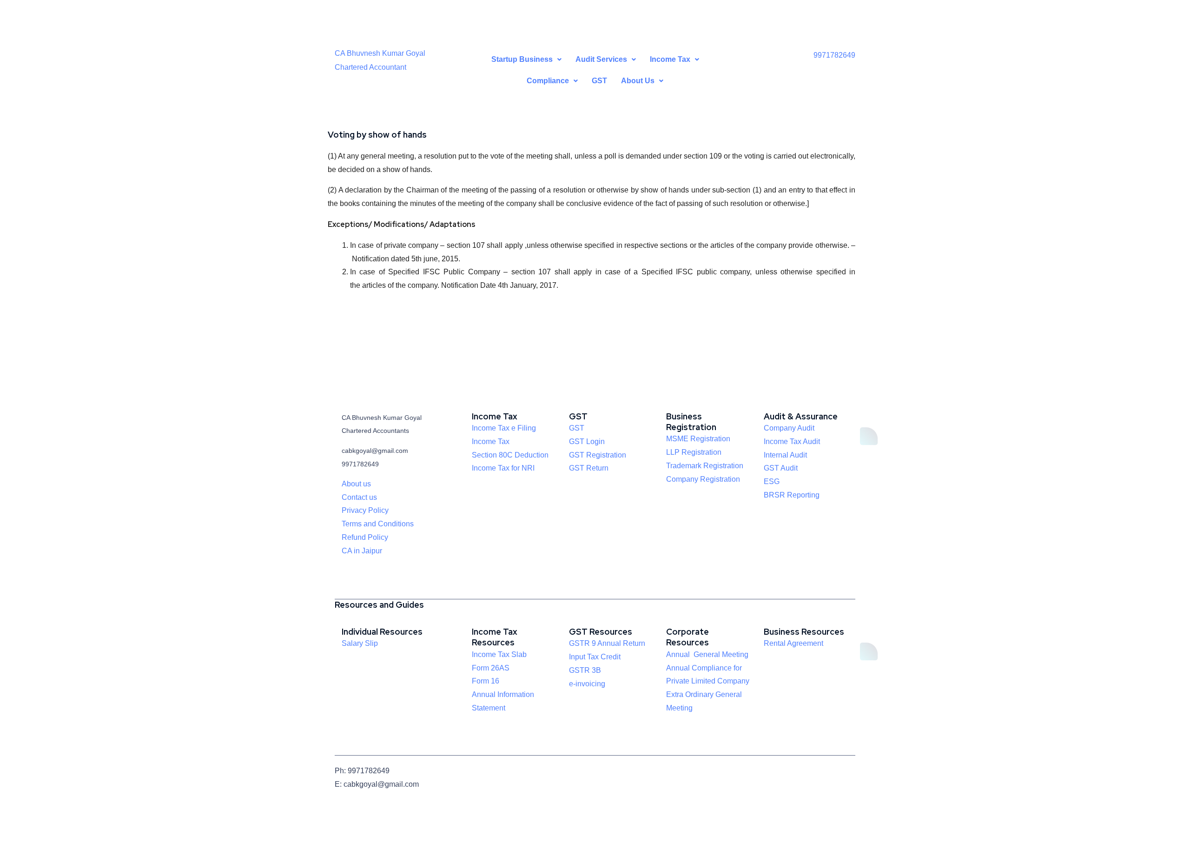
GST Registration (597, 455)
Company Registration (703, 479)
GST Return (588, 468)
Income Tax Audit (792, 441)
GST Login (587, 441)
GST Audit (781, 468)
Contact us (359, 497)
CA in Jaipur (362, 551)
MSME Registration (698, 439)
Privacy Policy (365, 510)
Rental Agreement (793, 643)
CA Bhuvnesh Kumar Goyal (380, 53)
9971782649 (834, 55)
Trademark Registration (704, 466)
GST (599, 81)
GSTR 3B (585, 670)
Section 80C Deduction (510, 455)
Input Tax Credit (595, 657)
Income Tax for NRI (503, 468)
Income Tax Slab (499, 654)
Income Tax (490, 441)
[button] (526, 59)
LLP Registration (693, 452)
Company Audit (789, 428)
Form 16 (485, 681)
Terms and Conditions (378, 524)
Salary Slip (360, 643)
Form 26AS (490, 668)
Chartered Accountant (370, 67)
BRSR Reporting (792, 495)
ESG (772, 481)
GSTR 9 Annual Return (607, 643)
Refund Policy (365, 537)
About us (356, 484)
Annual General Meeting (707, 654)
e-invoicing (587, 684)
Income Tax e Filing (504, 428)
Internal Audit (785, 455)
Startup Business (522, 59)
